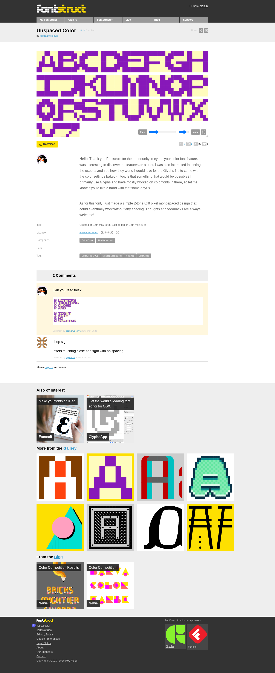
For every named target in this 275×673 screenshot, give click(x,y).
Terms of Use (44, 630)
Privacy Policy (45, 634)
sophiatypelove (49, 35)
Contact (41, 656)
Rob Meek (71, 660)
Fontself (192, 646)
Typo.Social (43, 625)
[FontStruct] (66, 11)
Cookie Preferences (48, 638)
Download (49, 144)
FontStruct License (88, 232)
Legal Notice (44, 643)
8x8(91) (130, 256)
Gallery (72, 19)
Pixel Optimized (105, 240)
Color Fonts (87, 240)
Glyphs (170, 646)
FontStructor (105, 19)
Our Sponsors (45, 651)
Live (128, 19)
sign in (49, 367)
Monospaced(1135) (112, 256)
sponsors (195, 620)
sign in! (204, 6)
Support (188, 19)
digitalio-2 (70, 357)
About (40, 647)
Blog (157, 19)
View (195, 132)
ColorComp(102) (90, 256)
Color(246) (144, 256)
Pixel (142, 132)
